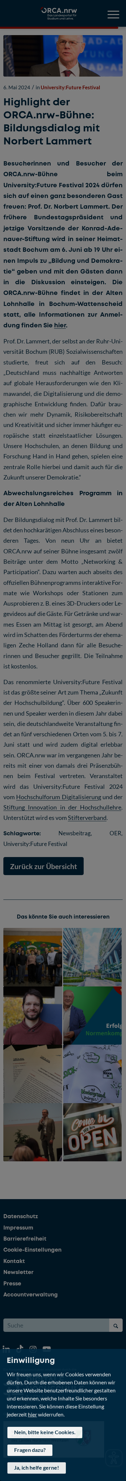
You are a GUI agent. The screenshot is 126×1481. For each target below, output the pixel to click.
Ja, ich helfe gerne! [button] (36, 1467)
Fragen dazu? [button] (30, 1450)
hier (32, 1414)
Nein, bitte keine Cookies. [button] (45, 1432)
